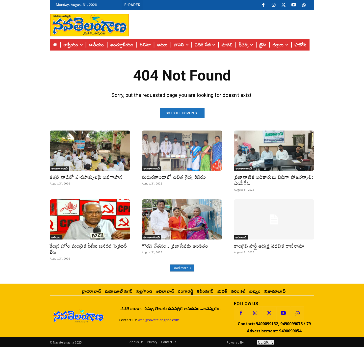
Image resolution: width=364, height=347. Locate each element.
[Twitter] (283, 5)
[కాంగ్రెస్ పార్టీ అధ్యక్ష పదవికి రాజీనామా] (274, 219)
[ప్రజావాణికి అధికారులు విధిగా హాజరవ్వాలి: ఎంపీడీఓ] (274, 151)
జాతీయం (55, 237)
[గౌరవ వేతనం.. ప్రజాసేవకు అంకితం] (182, 219)
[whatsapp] (303, 5)
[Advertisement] (221, 24)
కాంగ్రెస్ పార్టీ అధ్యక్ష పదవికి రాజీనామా (269, 245)
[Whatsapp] (297, 313)
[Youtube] (293, 5)
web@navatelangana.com (158, 320)
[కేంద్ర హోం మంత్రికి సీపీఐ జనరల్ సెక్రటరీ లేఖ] (90, 219)
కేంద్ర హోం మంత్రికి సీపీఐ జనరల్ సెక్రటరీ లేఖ (88, 248)
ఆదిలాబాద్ (240, 237)
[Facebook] (263, 5)
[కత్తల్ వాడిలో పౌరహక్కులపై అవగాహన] (90, 151)
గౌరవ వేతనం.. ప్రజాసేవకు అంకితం (175, 245)
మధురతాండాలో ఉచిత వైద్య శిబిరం (174, 177)
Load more (180, 268)
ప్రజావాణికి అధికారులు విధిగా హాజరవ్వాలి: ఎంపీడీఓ (273, 180)
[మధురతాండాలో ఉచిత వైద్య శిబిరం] (182, 151)
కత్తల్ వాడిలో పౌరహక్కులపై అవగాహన (86, 177)
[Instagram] (273, 5)
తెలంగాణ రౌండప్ (59, 168)
